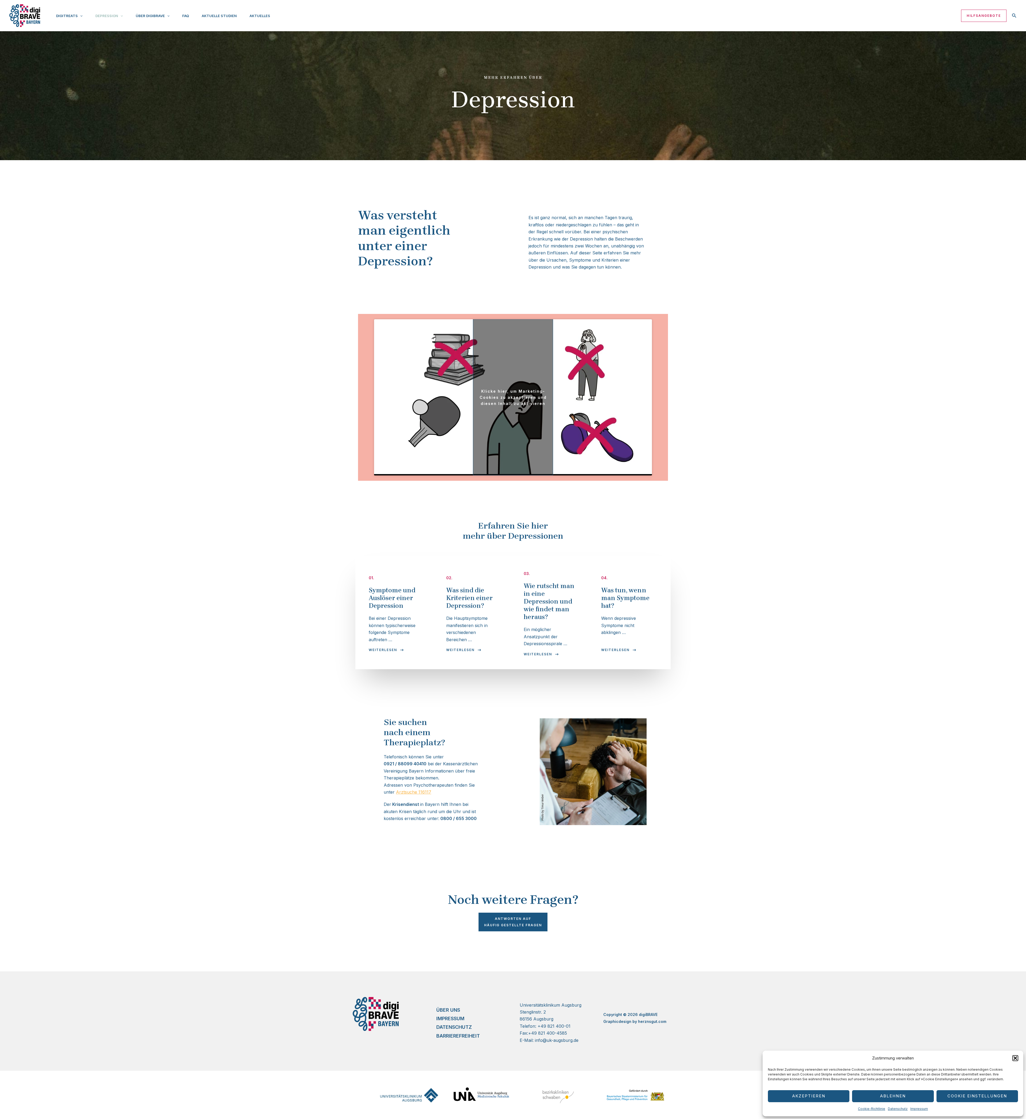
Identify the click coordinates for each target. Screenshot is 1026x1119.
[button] (1015, 1058)
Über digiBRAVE (150, 16)
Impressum (919, 1109)
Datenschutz (898, 1109)
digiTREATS (67, 16)
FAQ (185, 16)
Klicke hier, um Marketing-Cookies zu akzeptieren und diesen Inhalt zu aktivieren (513, 397)
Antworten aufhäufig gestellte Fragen (513, 922)
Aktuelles (260, 16)
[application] (80, 16)
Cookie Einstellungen (977, 1095)
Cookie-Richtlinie (871, 1109)
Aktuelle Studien (219, 16)
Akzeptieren (808, 1095)
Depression (106, 16)
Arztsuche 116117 (413, 792)
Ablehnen (893, 1095)
